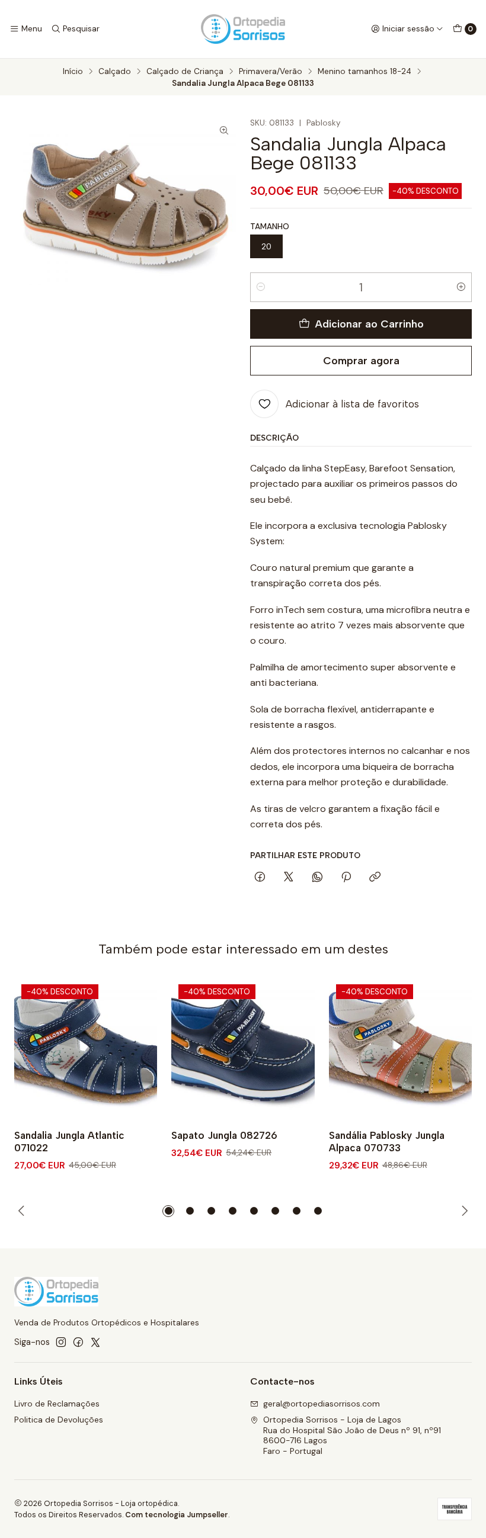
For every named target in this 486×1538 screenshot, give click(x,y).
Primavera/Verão (270, 72)
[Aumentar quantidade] (461, 287)
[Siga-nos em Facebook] (78, 1342)
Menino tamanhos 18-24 (364, 72)
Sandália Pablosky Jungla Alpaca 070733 (387, 1141)
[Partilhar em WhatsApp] (317, 877)
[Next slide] (463, 1211)
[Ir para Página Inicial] (243, 29)
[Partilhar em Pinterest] (346, 877)
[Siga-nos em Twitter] (95, 1342)
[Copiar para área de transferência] (375, 877)
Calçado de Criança (184, 72)
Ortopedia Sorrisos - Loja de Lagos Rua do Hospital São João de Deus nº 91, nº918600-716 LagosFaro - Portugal (352, 1435)
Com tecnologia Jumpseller (176, 1515)
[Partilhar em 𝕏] (289, 877)
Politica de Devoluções (58, 1419)
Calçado (114, 72)
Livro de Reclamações (57, 1403)
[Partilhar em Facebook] (260, 877)
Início (73, 72)
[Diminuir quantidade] (261, 287)
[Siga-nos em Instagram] (61, 1342)
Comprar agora (361, 360)
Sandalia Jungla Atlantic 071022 (69, 1141)
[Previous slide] (23, 1211)
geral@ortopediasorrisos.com (321, 1403)
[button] (168, 1211)
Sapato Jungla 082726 (224, 1135)
